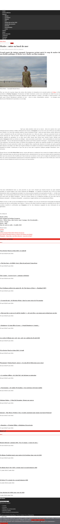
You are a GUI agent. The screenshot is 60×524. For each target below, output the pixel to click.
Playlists (7, 19)
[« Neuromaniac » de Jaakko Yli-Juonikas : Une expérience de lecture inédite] (3, 384)
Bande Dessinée (6, 34)
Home (3, 11)
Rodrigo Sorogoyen (19, 232)
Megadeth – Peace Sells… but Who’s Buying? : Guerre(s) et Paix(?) (16, 236)
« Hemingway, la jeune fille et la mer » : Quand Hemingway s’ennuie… (19, 325)
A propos (4, 507)
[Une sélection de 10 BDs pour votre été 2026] (3, 489)
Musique (4, 14)
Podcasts (4, 37)
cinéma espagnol (4, 232)
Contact (4, 505)
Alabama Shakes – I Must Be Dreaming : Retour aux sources (17, 400)
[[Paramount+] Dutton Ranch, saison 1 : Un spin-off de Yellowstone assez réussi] (3, 359)
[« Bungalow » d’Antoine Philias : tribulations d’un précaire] (3, 422)
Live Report (7, 17)
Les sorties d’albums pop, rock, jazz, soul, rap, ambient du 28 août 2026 (20, 338)
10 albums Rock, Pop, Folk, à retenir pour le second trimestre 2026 (18, 467)
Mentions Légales (6, 510)
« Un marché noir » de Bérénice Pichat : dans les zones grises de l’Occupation (21, 300)
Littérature (5, 35)
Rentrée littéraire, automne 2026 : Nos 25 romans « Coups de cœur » (19, 442)
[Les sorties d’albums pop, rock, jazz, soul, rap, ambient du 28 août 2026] (3, 334)
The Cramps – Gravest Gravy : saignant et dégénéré (14, 275)
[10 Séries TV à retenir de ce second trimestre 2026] (3, 477)
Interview (7, 25)
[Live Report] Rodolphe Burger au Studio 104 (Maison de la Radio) (16, 234)
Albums (6, 16)
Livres (6, 29)
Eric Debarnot (20, 49)
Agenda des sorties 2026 (11, 22)
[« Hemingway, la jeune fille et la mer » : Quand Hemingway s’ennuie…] (3, 322)
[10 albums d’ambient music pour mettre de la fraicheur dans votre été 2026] (3, 452)
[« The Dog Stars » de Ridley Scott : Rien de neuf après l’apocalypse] (3, 260)
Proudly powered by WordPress (8, 515)
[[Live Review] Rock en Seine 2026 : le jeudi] (3, 347)
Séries (3, 32)
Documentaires (8, 27)
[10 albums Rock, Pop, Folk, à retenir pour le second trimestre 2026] (3, 464)
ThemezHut (31, 515)
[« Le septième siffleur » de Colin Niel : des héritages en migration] (3, 372)
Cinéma (4, 30)
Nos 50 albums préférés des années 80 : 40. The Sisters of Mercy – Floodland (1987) (23, 288)
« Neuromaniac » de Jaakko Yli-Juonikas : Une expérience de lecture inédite (21, 387)
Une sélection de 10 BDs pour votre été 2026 (12, 492)
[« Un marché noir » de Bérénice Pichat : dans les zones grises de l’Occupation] (3, 297)
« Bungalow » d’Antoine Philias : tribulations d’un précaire (16, 425)
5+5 (6, 20)
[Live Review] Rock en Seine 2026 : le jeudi (12, 350)
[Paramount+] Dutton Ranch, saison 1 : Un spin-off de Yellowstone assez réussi (22, 363)
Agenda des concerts (10, 24)
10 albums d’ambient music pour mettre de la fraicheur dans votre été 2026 (21, 455)
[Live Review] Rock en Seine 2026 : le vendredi (13, 250)
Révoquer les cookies (5, 503)
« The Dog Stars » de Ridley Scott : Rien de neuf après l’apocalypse (18, 263)
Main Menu (3, 41)
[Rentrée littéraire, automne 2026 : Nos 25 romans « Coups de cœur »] (3, 439)
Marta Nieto (11, 232)
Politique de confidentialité (9, 509)
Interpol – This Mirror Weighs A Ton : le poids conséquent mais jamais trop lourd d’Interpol (25, 412)
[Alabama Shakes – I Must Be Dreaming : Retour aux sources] (3, 397)
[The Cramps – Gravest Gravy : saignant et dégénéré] (3, 272)
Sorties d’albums (6, 12)
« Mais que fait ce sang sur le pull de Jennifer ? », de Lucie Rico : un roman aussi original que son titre (28, 313)
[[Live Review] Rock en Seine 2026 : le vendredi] (3, 247)
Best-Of (4, 38)
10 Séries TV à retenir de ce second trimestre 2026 (14, 480)
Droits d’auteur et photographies (10, 512)
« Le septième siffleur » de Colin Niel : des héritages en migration (18, 375)
